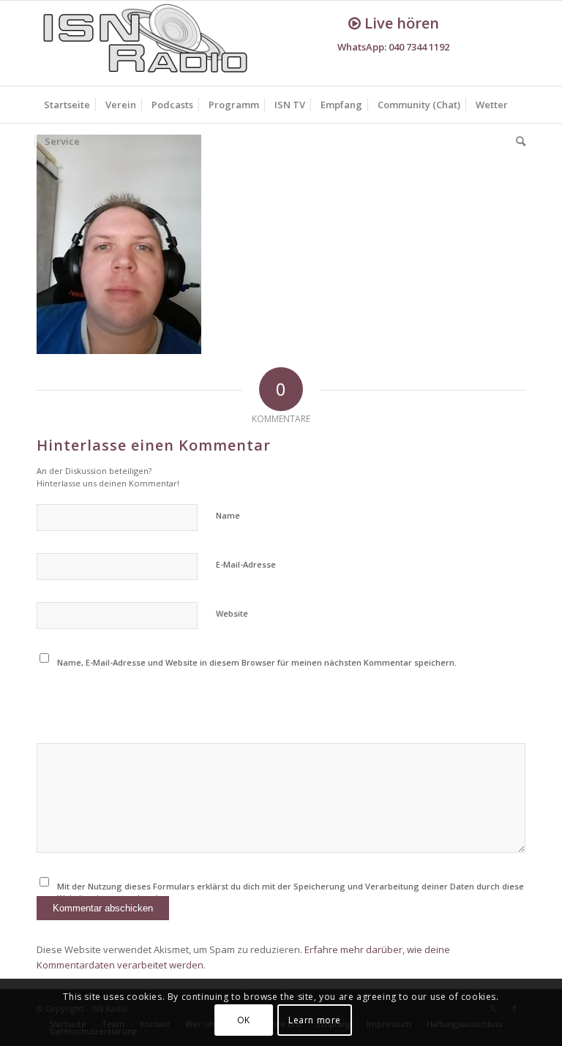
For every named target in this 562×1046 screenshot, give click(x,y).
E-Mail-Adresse (246, 564)
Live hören (400, 23)
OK (243, 1020)
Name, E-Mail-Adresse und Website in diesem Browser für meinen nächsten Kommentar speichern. (257, 662)
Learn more (314, 1020)
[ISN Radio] (146, 43)
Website (232, 613)
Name (228, 515)
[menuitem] (67, 104)
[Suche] (517, 141)
